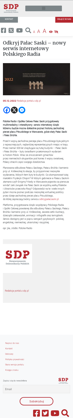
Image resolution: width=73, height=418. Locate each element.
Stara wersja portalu (14, 364)
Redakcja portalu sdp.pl (29, 101)
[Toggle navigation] (43, 8)
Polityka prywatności (14, 359)
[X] (14, 110)
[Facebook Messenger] (21, 110)
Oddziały (9, 354)
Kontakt (8, 348)
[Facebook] (6, 110)
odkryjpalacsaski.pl (49, 199)
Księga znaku (11, 370)
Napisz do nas (12, 343)
